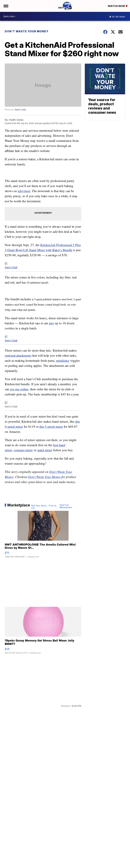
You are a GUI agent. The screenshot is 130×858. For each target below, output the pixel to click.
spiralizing (62, 360)
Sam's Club (20, 109)
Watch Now (117, 6)
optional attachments (18, 355)
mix (51, 323)
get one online (19, 389)
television (24, 191)
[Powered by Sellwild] (76, 706)
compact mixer (23, 450)
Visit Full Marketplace (66, 506)
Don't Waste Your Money (26, 31)
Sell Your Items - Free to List (43, 506)
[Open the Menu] (6, 6)
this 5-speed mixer (51, 426)
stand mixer (44, 450)
